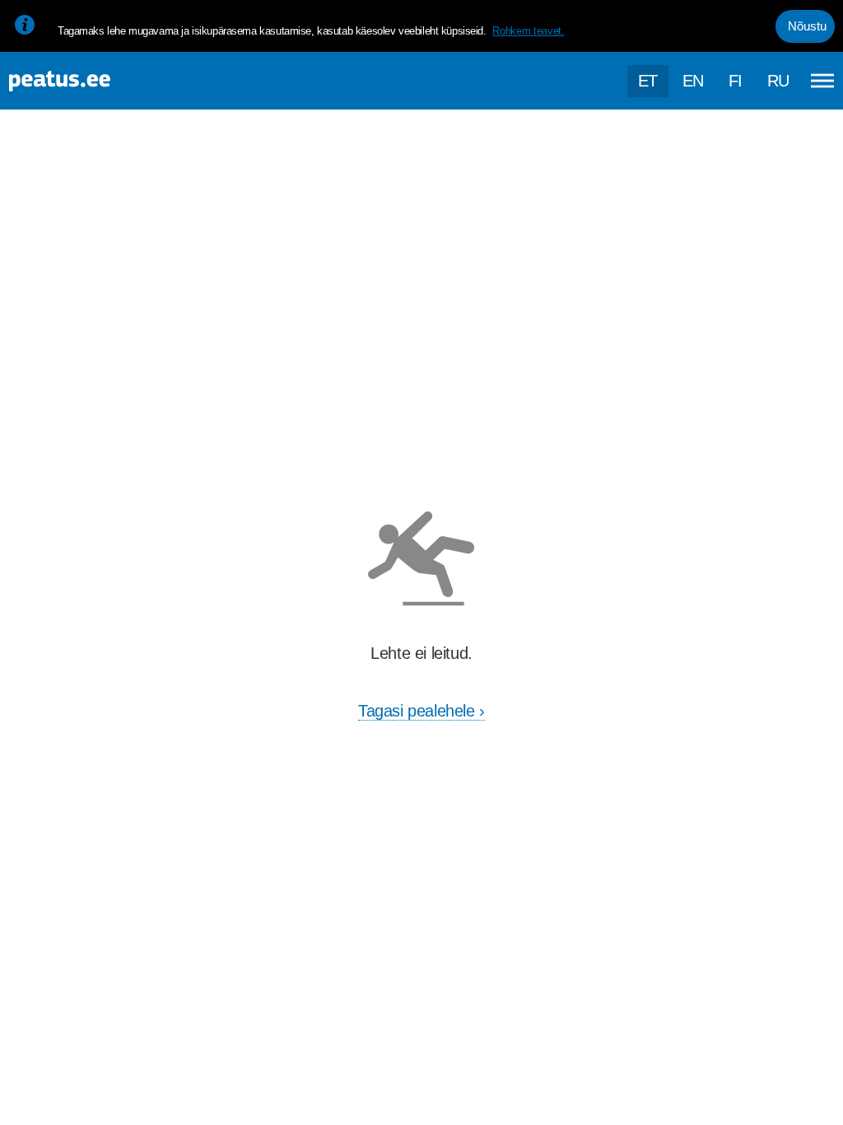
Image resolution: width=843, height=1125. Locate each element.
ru (778, 81)
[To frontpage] (94, 81)
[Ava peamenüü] (822, 80)
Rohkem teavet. (528, 31)
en (693, 81)
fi (736, 81)
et (648, 81)
